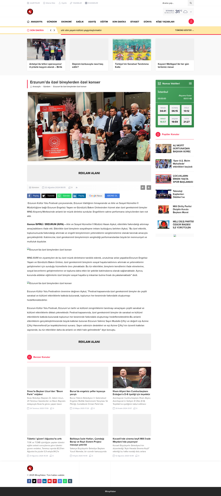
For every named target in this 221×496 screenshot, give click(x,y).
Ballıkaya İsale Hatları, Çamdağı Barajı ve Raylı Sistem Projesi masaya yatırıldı (87, 441)
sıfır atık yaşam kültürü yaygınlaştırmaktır (81, 30)
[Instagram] (39, 481)
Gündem (47, 86)
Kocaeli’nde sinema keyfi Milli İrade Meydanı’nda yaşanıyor (132, 440)
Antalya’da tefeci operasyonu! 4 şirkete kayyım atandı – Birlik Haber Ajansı (45, 67)
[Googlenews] (60, 481)
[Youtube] (50, 481)
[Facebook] (29, 481)
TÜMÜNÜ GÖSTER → (184, 30)
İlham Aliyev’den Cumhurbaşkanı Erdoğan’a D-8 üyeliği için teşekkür (131, 393)
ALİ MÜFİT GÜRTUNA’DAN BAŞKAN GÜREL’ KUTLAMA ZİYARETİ (182, 151)
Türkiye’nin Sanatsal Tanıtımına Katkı (132, 66)
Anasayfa (37, 86)
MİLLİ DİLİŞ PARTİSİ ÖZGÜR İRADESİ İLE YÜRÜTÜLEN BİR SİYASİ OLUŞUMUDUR (183, 227)
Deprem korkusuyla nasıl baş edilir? (87, 66)
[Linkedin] (44, 481)
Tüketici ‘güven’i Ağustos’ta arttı (44, 438)
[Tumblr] (70, 481)
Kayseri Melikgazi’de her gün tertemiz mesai (173, 66)
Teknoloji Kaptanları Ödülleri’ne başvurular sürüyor (183, 196)
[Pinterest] (55, 481)
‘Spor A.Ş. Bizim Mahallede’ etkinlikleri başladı (182, 163)
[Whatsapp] (65, 481)
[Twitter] (34, 481)
